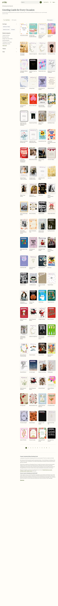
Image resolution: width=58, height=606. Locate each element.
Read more (22, 480)
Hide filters (7, 20)
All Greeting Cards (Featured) (7, 6)
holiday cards (29, 471)
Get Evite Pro (46, 2)
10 (46, 447)
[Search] (41, 2)
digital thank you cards (47, 469)
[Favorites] (51, 2)
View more (4, 45)
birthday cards (23, 471)
